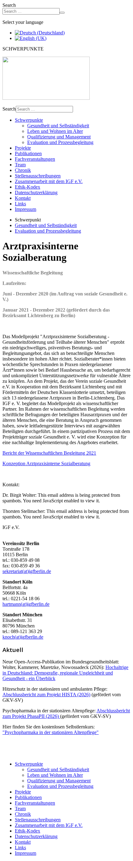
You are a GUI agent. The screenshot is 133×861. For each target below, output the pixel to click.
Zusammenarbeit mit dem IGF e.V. (49, 181)
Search (9, 5)
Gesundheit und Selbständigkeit (58, 125)
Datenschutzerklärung (36, 192)
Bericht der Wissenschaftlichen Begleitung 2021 (49, 453)
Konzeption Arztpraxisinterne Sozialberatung (46, 463)
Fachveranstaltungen (35, 159)
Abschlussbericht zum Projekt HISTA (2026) (46, 694)
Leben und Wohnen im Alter (55, 131)
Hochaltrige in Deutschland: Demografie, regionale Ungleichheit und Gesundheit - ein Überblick (65, 673)
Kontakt (23, 198)
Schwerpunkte (29, 120)
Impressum (25, 209)
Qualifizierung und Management (59, 136)
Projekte (23, 148)
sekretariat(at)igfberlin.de (26, 571)
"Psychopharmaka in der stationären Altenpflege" (50, 732)
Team (20, 164)
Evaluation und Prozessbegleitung (60, 142)
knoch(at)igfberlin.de (22, 637)
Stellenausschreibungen (38, 175)
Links (20, 203)
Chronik (23, 170)
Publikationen (28, 153)
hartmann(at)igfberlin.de (25, 604)
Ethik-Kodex (27, 187)
